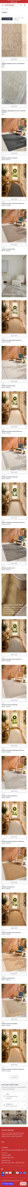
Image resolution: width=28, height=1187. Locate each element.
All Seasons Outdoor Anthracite (9, 158)
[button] (21, 5)
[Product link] (14, 46)
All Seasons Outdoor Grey (8, 568)
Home (3, 9)
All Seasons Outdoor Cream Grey (10, 477)
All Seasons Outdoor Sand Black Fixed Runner (13, 1069)
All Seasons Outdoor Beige (8, 249)
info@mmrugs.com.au (8, 1157)
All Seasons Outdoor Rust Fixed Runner (11, 932)
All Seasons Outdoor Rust (8, 887)
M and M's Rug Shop (9, 1180)
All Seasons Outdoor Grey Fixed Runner (11, 659)
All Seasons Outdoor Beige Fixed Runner (11, 340)
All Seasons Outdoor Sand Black (9, 1023)
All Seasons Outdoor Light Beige (9, 704)
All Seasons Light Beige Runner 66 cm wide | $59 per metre (13, 111)
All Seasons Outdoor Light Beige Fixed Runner (13, 750)
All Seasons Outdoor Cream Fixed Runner (12, 431)
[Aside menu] (3, 5)
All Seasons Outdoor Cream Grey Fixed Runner (13, 522)
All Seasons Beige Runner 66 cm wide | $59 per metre (13, 64)
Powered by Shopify (18, 1180)
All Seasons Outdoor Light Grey (9, 795)
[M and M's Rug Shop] (9, 5)
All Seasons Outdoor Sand (8, 978)
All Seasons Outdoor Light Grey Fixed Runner (13, 841)
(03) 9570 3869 (6, 1155)
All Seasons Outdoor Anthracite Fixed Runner (13, 203)
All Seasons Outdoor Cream (8, 385)
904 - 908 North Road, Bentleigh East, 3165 (14, 1150)
